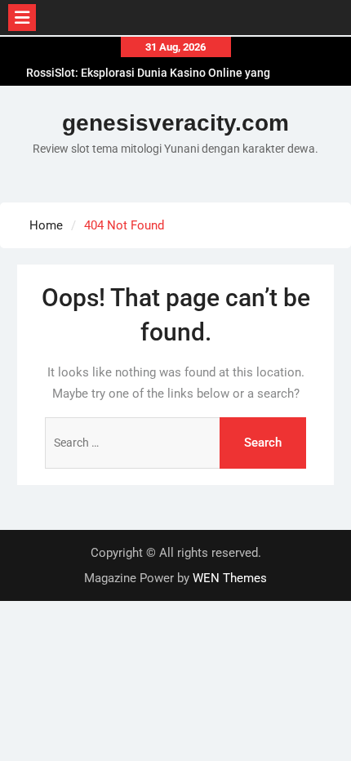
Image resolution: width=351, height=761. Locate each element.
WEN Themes (230, 578)
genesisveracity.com (175, 123)
